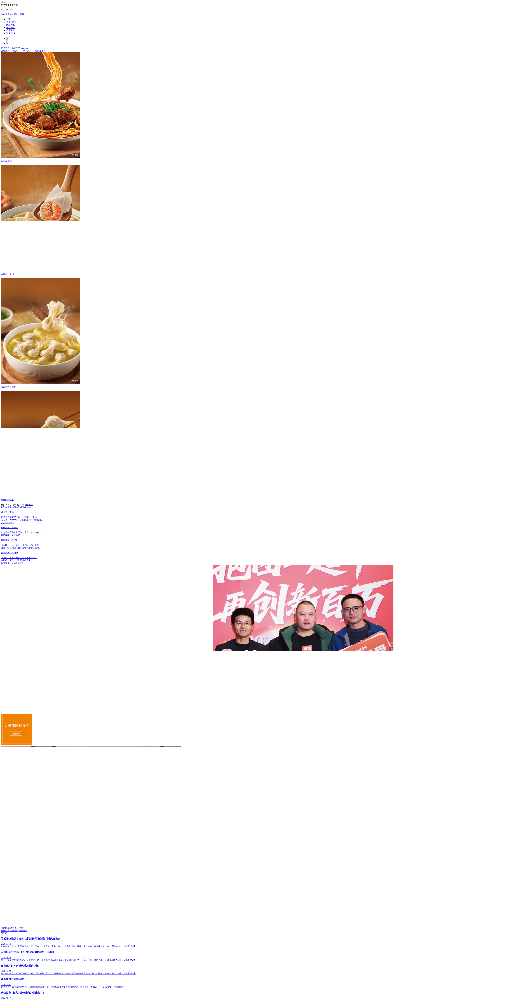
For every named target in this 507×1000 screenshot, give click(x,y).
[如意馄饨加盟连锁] (5, 2)
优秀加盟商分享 (12, 563)
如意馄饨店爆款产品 (14, 48)
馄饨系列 (5, 51)
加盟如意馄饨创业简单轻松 (16, 507)
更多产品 (29, 504)
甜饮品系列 (40, 51)
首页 (8, 19)
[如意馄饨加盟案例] (16, 744)
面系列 (16, 51)
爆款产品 (10, 25)
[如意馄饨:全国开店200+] (2, 2)
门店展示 (10, 30)
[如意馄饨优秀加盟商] (91, 925)
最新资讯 (10, 27)
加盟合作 (10, 33)
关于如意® (11, 22)
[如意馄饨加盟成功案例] (122, 744)
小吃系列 (27, 51)
